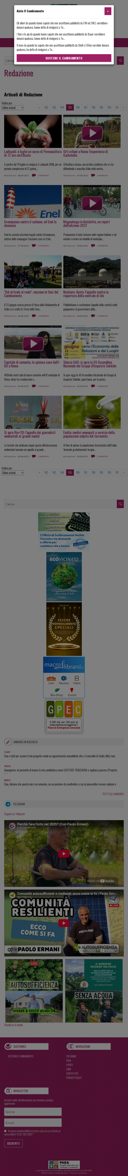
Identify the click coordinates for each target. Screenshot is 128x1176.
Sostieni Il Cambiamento (64, 58)
